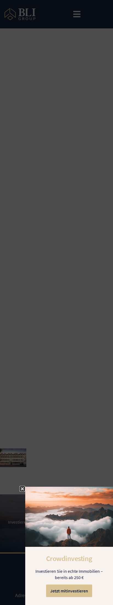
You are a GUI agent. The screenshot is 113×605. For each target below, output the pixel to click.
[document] (56, 302)
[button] (22, 489)
